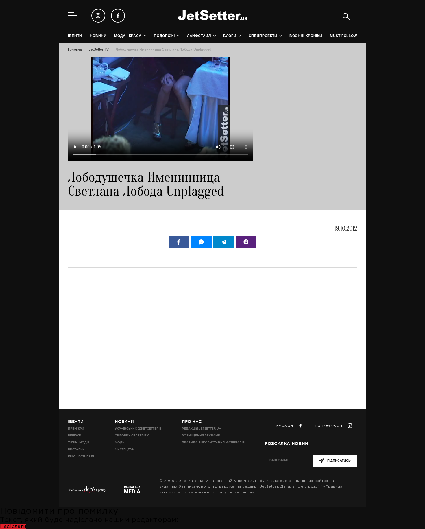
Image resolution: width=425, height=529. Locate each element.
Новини (124, 421)
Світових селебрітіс (132, 435)
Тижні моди (78, 442)
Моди (120, 442)
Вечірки (74, 435)
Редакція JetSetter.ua (201, 428)
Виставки (76, 449)
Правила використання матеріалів (213, 442)
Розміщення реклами (201, 435)
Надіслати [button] (13, 526)
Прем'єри (76, 428)
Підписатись (339, 460)
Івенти (76, 421)
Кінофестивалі (81, 456)
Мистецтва (124, 449)
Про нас (192, 421)
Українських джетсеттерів (138, 428)
